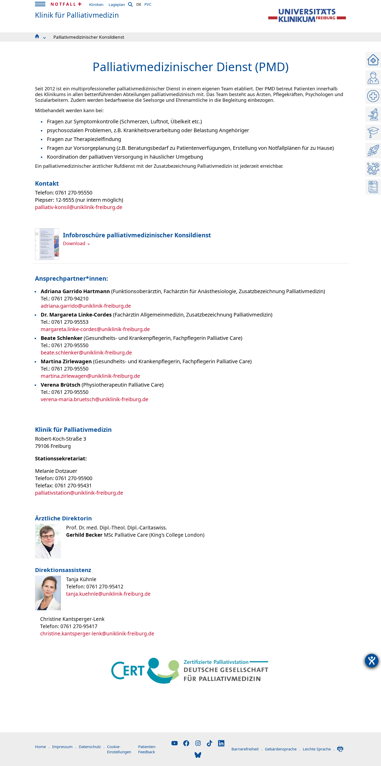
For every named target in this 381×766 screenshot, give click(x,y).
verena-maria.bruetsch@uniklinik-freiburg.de (94, 399)
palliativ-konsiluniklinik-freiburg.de (78, 207)
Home (42, 746)
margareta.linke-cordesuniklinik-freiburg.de (95, 329)
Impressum (64, 746)
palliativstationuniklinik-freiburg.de (79, 492)
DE (138, 3)
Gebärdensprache (282, 748)
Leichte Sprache (318, 748)
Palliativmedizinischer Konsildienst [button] (88, 37)
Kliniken (96, 4)
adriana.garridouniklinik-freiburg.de (86, 305)
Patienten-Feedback (147, 749)
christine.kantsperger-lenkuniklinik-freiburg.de (97, 633)
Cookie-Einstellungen (119, 749)
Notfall (64, 4)
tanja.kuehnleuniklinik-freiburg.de (108, 593)
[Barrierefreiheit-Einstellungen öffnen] (371, 660)
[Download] (47, 257)
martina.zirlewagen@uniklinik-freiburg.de (90, 375)
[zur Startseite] (307, 15)
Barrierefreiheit (246, 748)
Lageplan (117, 4)
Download (75, 243)
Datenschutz (91, 746)
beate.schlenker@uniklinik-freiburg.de (86, 352)
